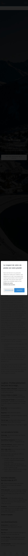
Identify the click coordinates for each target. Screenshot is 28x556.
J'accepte (19, 290)
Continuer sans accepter (9, 284)
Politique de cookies (8, 283)
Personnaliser (9, 290)
